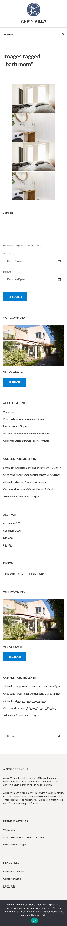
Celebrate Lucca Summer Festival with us (26, 440)
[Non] (62, 913)
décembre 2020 (12, 530)
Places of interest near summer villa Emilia (26, 433)
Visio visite (9, 411)
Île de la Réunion (37, 573)
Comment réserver (13, 871)
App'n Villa (33, 21)
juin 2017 (8, 544)
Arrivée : (8, 253)
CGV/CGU (9, 885)
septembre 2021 (12, 523)
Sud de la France (14, 573)
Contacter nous (12, 878)
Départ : (8, 271)
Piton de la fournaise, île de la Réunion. (24, 419)
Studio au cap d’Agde (27, 496)
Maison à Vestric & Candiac (31, 482)
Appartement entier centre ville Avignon (38, 467)
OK (34, 920)
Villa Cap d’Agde (13, 372)
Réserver (14, 382)
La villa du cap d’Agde (15, 426)
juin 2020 (8, 537)
